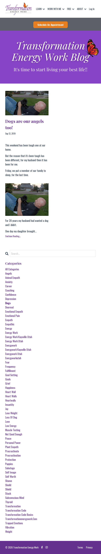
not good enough (13, 434)
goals (8, 379)
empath (9, 320)
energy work (11, 333)
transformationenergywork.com (21, 519)
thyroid (9, 502)
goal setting (11, 375)
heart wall (10, 392)
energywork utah (13, 354)
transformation (13, 506)
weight (8, 532)
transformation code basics (19, 515)
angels (8, 273)
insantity (9, 405)
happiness (10, 388)
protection (10, 460)
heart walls (11, 396)
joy (6, 409)
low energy (10, 426)
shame (8, 481)
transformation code (15, 510)
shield (8, 489)
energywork (11, 345)
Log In (91, 9)
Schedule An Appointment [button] (50, 24)
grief (7, 383)
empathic (9, 324)
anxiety (8, 282)
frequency (10, 366)
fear (7, 362)
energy (8, 328)
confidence (10, 295)
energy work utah (14, 341)
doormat (9, 307)
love (7, 421)
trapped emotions (14, 523)
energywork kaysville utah (18, 350)
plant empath (11, 447)
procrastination (13, 455)
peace (8, 438)
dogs (8, 303)
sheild (8, 485)
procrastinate (12, 451)
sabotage (10, 468)
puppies (9, 464)
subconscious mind (14, 498)
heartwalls (10, 400)
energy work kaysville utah (18, 337)
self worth (10, 476)
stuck (8, 493)
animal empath (12, 278)
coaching (9, 290)
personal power (13, 443)
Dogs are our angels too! (24, 124)
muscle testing (12, 430)
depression (10, 299)
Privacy (89, 547)
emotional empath (14, 311)
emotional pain (12, 316)
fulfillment (10, 371)
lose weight (11, 413)
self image (10, 472)
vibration (9, 527)
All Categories (12, 269)
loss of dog (11, 417)
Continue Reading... (13, 236)
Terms (80, 547)
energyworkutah (13, 358)
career (8, 286)
